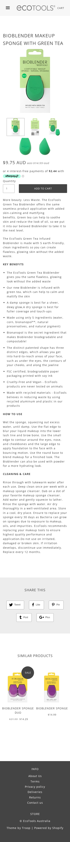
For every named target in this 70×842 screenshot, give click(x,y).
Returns (35, 797)
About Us (35, 776)
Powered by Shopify (48, 828)
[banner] (36, 8)
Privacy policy (35, 787)
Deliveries (35, 792)
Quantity (9, 181)
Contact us (35, 802)
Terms (35, 781)
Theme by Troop (19, 828)
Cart (60, 8)
